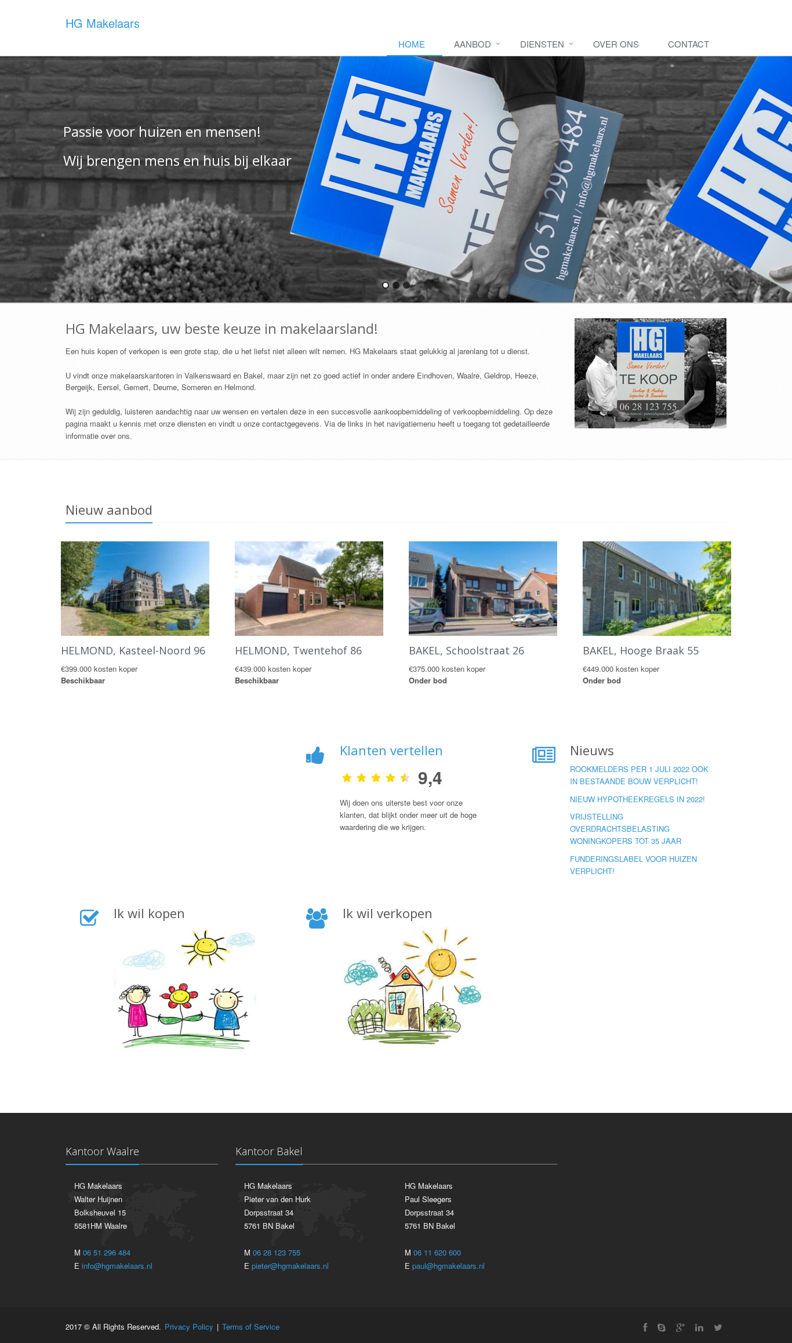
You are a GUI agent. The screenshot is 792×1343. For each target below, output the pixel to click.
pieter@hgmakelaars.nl (290, 1265)
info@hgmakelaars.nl (117, 1265)
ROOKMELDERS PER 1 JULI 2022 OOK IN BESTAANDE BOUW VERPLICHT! (639, 775)
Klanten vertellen (391, 750)
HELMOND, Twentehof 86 (298, 650)
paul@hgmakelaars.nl (448, 1265)
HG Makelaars (103, 22)
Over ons (616, 44)
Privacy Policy (189, 1326)
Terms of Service (250, 1326)
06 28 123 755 (276, 1252)
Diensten (542, 44)
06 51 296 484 (106, 1252)
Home (411, 44)
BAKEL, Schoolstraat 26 (466, 650)
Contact (688, 44)
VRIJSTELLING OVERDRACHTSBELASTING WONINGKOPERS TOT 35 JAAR (625, 828)
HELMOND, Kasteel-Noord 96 (133, 650)
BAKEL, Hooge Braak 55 (641, 650)
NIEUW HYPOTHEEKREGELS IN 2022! (637, 799)
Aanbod (472, 44)
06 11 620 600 (437, 1252)
